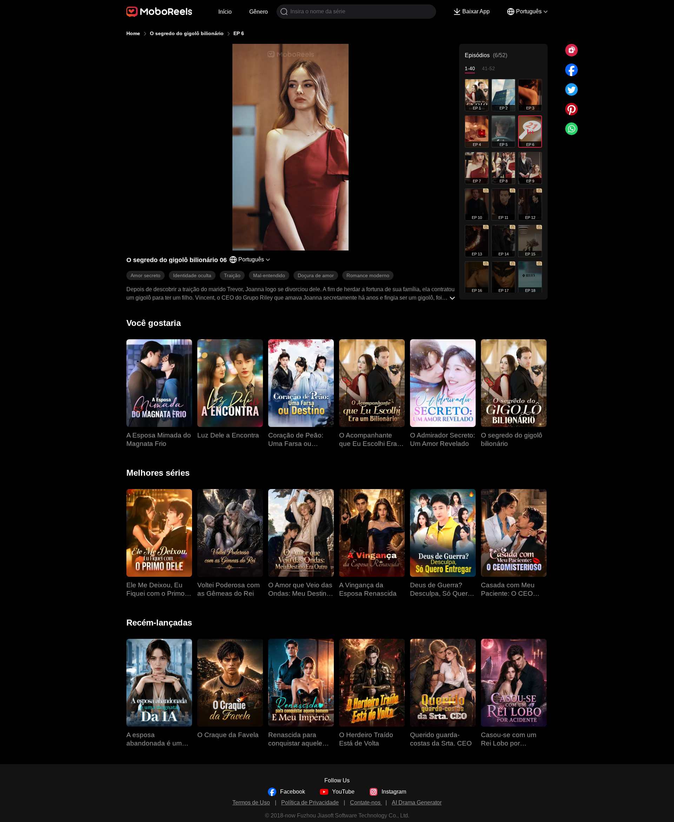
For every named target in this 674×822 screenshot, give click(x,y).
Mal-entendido (269, 275)
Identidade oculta (192, 275)
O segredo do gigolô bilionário (187, 33)
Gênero (258, 12)
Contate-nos (366, 803)
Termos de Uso (251, 803)
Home (133, 33)
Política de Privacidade (310, 803)
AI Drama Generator (417, 803)
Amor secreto (145, 275)
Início (225, 12)
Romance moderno (367, 275)
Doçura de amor (316, 275)
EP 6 (238, 33)
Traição (232, 275)
